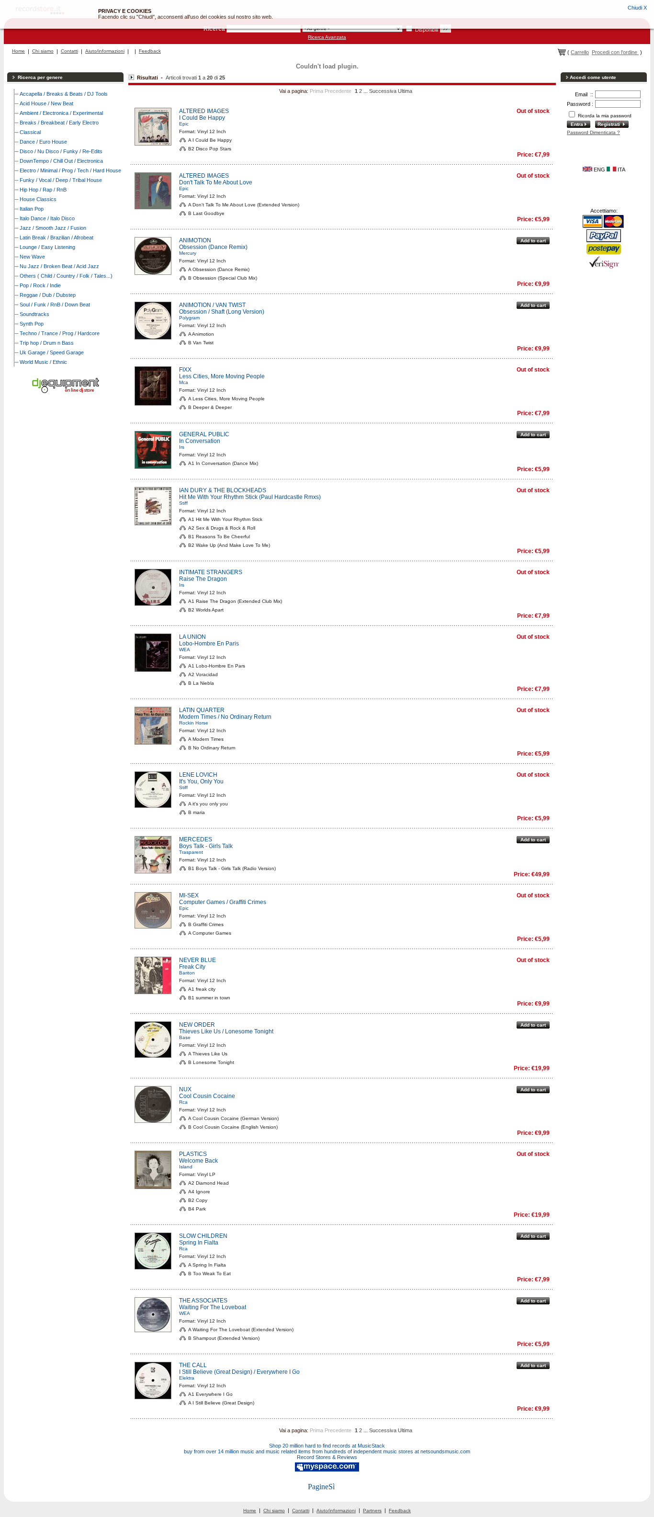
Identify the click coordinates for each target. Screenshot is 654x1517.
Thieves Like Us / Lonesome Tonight (226, 1031)
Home (18, 51)
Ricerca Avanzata (327, 37)
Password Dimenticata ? (593, 132)
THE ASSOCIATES (203, 1300)
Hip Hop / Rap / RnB (43, 189)
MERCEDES (195, 839)
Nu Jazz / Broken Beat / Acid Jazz (59, 266)
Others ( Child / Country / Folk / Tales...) (66, 276)
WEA (184, 649)
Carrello (580, 52)
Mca (183, 382)
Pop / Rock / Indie (40, 285)
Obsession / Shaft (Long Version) (221, 311)
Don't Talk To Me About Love (215, 182)
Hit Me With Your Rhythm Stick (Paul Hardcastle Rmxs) (250, 497)
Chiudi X (637, 8)
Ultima (405, 91)
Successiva (382, 91)
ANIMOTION (195, 240)
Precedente (338, 91)
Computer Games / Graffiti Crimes (222, 902)
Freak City (192, 966)
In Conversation (199, 441)
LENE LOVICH (198, 774)
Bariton (187, 972)
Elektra (186, 1378)
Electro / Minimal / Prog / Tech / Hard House (70, 170)
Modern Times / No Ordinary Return (225, 716)
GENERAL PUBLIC (204, 434)
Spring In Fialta (198, 1242)
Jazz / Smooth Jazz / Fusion (53, 228)
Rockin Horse (193, 722)
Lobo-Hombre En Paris (209, 643)
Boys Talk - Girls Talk (206, 846)
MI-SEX (189, 895)
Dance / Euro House (43, 142)
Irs (181, 447)
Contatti (69, 51)
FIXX (185, 369)
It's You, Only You (201, 781)
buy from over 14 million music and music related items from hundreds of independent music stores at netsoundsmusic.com (327, 1451)
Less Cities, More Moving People (222, 376)
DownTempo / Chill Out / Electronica (61, 161)
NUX (185, 1089)
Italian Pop (32, 209)
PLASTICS (193, 1154)
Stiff (183, 503)
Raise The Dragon (203, 579)
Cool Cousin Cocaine (207, 1096)
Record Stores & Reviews (327, 1457)
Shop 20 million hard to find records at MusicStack (327, 1446)
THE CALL (193, 1365)
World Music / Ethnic (43, 362)
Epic (184, 123)
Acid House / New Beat (46, 103)
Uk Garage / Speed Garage (52, 352)
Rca (183, 1102)
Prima (316, 91)
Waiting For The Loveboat (212, 1307)
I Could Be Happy (202, 117)
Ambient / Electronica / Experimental (61, 113)
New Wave (32, 257)
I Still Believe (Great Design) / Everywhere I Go (239, 1372)
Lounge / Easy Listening (47, 247)
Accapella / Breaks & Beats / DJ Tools (64, 94)
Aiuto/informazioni (104, 51)
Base (185, 1037)
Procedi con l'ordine (615, 52)
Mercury (187, 253)
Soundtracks (34, 314)
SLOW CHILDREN (203, 1236)
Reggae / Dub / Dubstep (48, 295)
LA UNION (192, 637)
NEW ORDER (197, 1024)
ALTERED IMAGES (204, 111)
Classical (30, 132)
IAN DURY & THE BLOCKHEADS (222, 490)
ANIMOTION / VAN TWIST (212, 305)
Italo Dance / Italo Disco (47, 218)
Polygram (189, 317)
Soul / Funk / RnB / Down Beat (55, 304)
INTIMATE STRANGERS (210, 572)
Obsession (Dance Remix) (213, 247)
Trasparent (191, 852)
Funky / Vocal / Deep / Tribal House (61, 180)
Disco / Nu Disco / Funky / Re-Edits (61, 151)
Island (185, 1166)
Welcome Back (198, 1160)
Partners (372, 1510)
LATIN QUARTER (202, 710)
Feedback (150, 51)
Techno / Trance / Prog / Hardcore (60, 333)
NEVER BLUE (197, 960)
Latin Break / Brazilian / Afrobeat (56, 237)
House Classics (38, 199)
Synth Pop (32, 324)
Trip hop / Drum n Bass (47, 343)
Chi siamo (43, 51)
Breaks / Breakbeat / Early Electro (59, 122)
